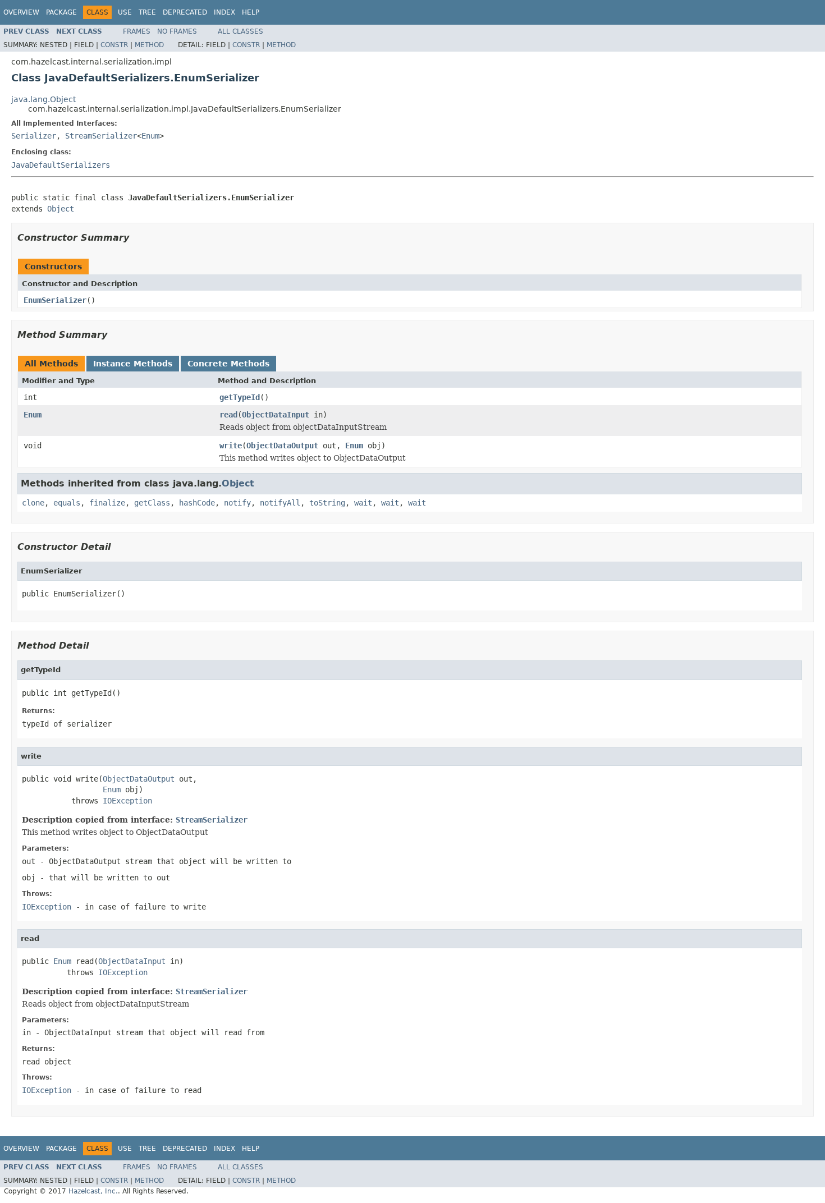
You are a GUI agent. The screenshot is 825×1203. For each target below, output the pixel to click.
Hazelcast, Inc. (93, 1191)
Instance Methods (132, 363)
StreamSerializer (101, 135)
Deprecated (185, 12)
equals (66, 502)
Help (250, 12)
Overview (21, 12)
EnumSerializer (55, 300)
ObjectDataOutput (282, 445)
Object (60, 208)
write (230, 445)
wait (363, 502)
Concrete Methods (228, 363)
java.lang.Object (43, 99)
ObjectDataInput (275, 414)
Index (224, 12)
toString (327, 502)
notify (237, 502)
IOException (127, 800)
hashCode (197, 502)
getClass (152, 502)
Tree (147, 12)
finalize (107, 502)
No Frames (177, 31)
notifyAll (280, 502)
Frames (136, 31)
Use (125, 12)
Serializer (33, 135)
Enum (150, 135)
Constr (114, 45)
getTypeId (239, 397)
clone (33, 502)
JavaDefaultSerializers (60, 164)
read (228, 414)
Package (61, 12)
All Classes (240, 31)
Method (149, 45)
